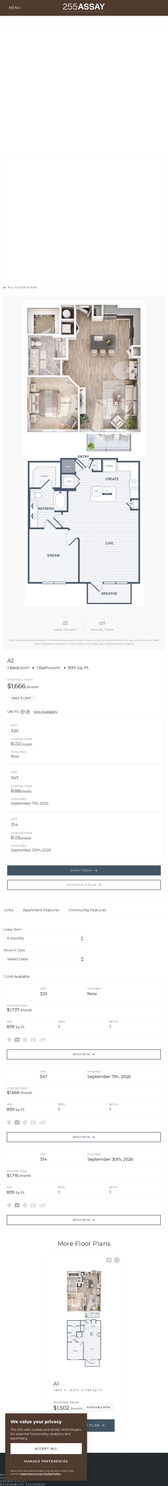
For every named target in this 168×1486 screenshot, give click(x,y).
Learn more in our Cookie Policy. (40, 1473)
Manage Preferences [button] (46, 1461)
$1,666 (21, 791)
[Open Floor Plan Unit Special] (9, 1040)
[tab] (9, 912)
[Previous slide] (22, 712)
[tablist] (84, 912)
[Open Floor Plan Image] (33, 1039)
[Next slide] (28, 712)
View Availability (45, 712)
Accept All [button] (46, 1449)
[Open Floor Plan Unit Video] (25, 1039)
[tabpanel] (84, 1078)
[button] (13, 8)
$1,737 (21, 744)
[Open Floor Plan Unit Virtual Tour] (42, 1039)
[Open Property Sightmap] (17, 1040)
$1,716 (21, 837)
